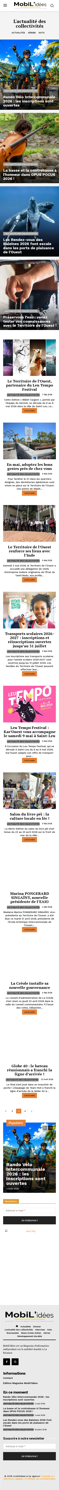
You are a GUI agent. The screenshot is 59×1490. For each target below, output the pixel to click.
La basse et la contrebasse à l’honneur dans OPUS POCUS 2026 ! (26, 1410)
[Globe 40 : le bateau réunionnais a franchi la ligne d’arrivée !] (29, 1042)
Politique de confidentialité (40, 1479)
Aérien (32, 33)
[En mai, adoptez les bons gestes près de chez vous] (29, 441)
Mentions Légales (13, 1479)
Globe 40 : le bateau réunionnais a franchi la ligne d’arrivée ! (29, 1070)
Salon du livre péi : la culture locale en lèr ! (29, 816)
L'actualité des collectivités (20, 91)
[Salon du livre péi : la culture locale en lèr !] (29, 790)
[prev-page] (5, 1111)
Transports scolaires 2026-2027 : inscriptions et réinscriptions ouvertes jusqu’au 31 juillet (29, 639)
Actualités (18, 33)
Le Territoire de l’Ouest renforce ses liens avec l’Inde (29, 551)
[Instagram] (15, 1361)
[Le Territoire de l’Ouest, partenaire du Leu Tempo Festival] (29, 357)
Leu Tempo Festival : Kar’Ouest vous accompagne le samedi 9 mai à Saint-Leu (30, 731)
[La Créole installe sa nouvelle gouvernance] (29, 960)
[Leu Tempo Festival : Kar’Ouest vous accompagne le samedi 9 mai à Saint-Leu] (29, 704)
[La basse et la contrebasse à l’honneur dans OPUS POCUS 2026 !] (29, 148)
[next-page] (31, 1111)
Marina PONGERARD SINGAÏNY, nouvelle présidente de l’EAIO (29, 897)
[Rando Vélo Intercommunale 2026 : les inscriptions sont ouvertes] (29, 75)
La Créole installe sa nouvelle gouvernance (29, 985)
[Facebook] (6, 1361)
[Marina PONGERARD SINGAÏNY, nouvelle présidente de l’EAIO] (29, 870)
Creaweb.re (47, 1476)
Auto (42, 33)
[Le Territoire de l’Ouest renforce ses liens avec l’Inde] (29, 523)
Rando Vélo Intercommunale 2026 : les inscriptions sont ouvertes (25, 1174)
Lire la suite (29, 410)
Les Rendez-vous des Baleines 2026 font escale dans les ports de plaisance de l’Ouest (27, 1423)
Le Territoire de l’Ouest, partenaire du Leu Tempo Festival (29, 385)
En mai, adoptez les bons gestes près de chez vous (29, 466)
